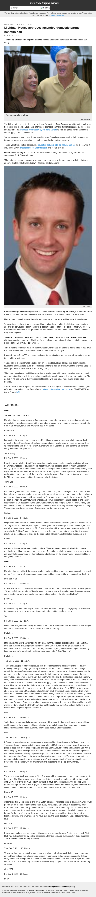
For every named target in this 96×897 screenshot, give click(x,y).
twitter (18, 392)
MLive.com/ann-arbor (56, 15)
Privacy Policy (69, 886)
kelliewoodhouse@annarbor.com (56, 389)
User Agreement (54, 886)
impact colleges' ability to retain (33, 148)
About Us (39, 890)
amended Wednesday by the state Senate (38, 130)
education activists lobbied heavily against (56, 145)
